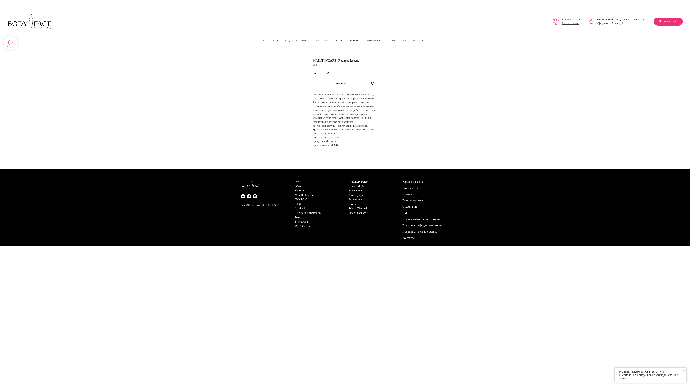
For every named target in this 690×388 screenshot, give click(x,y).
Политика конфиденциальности (422, 225)
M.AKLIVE (356, 190)
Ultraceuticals (356, 186)
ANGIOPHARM (359, 181)
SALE (305, 40)
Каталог (269, 40)
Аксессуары (356, 195)
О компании (410, 206)
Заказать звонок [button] (570, 23)
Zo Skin (299, 190)
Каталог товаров (412, 181)
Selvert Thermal (358, 208)
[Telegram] (249, 196)
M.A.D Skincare (304, 195)
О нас (339, 40)
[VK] (243, 196)
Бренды (289, 40)
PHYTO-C (301, 199)
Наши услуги (397, 40)
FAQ (405, 212)
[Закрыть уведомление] (684, 370)
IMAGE (299, 186)
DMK (298, 181)
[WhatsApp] (255, 196)
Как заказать (410, 188)
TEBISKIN (301, 221)
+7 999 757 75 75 (571, 19)
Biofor (352, 203)
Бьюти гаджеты (358, 212)
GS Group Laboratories (308, 212)
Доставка (322, 40)
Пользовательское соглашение (421, 219)
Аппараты (373, 40)
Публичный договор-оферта (419, 231)
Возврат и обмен (412, 200)
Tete (297, 217)
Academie (300, 208)
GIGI (298, 203)
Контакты (420, 40)
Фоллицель (355, 199)
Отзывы (354, 40)
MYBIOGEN (302, 226)
